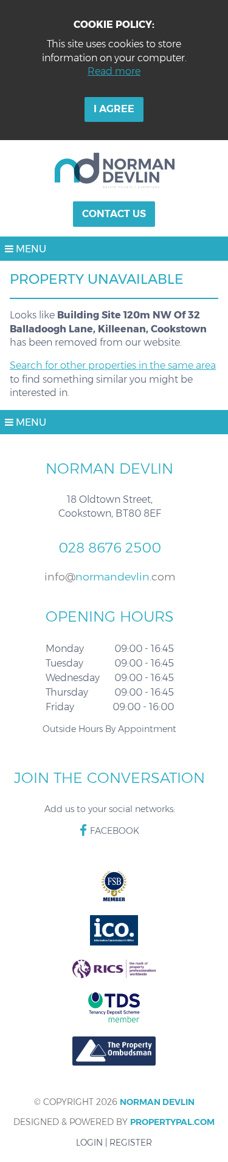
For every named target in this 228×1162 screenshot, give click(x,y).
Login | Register (114, 1142)
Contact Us (114, 214)
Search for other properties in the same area (113, 365)
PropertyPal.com (172, 1122)
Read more (114, 71)
